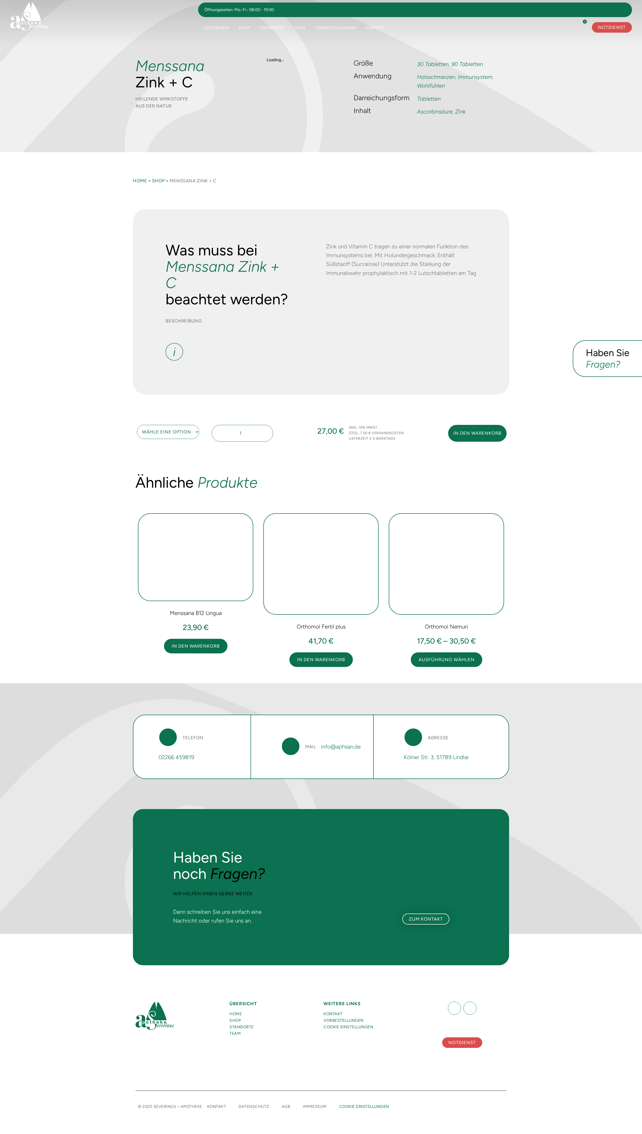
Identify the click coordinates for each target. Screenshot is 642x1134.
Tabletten (429, 98)
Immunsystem (475, 77)
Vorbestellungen (335, 27)
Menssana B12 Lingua (196, 613)
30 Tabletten (433, 64)
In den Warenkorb (477, 433)
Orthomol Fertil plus (321, 626)
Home (140, 181)
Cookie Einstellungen (348, 1027)
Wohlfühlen (431, 85)
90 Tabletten (467, 64)
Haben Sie (607, 358)
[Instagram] (469, 1008)
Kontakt (374, 27)
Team (299, 27)
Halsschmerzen (436, 77)
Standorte (272, 27)
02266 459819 (176, 757)
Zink (460, 111)
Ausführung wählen (446, 659)
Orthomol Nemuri (446, 626)
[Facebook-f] (454, 1008)
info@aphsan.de (341, 746)
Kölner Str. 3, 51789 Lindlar (436, 757)
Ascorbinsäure (434, 111)
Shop (244, 27)
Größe (136, 427)
